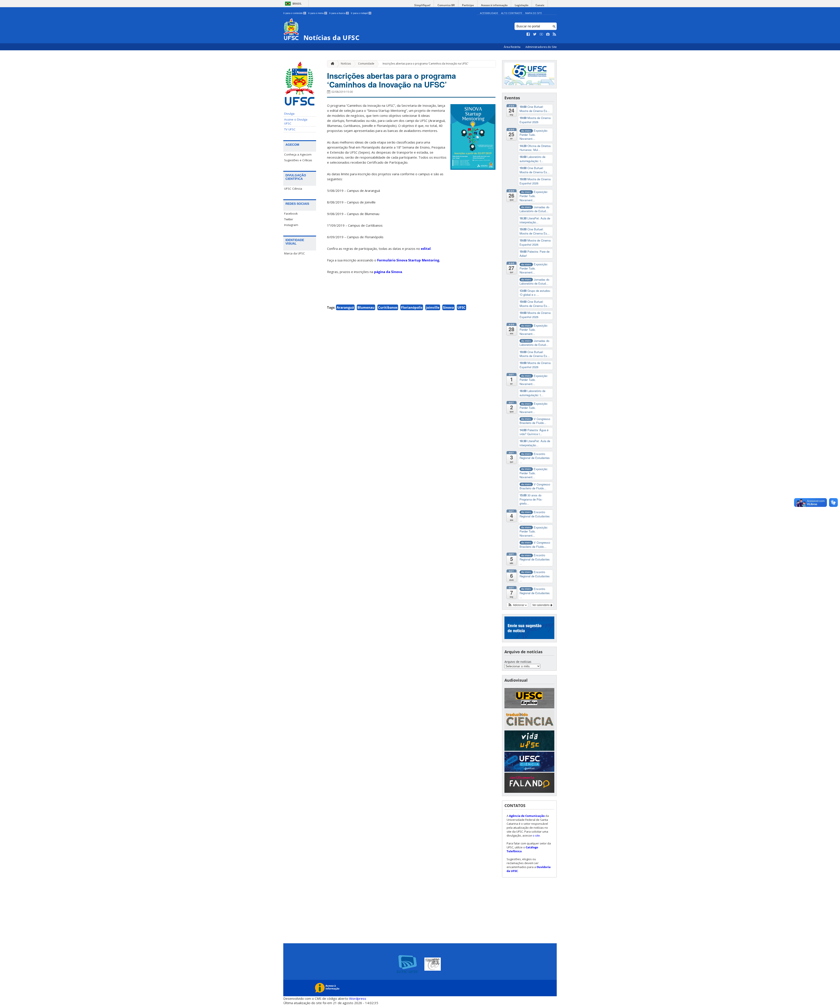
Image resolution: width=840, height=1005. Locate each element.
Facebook (291, 213)
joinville (432, 307)
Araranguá (345, 307)
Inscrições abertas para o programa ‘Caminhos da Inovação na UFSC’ (425, 63)
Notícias (346, 63)
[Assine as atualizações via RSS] (554, 34)
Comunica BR (446, 5)
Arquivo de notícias (517, 662)
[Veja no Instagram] (548, 34)
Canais (540, 5)
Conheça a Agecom (298, 154)
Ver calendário (541, 605)
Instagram (291, 225)
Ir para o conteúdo (294, 13)
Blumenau (365, 307)
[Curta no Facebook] (528, 34)
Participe (468, 5)
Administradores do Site (541, 47)
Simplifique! (422, 5)
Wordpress (357, 998)
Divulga (289, 114)
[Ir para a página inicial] (331, 63)
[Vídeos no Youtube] (541, 34)
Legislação (521, 5)
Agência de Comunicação (527, 816)
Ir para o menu (317, 13)
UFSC (461, 307)
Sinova (448, 307)
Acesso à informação (494, 5)
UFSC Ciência (293, 189)
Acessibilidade (489, 13)
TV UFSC (290, 129)
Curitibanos (387, 307)
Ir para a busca (338, 13)
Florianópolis (411, 307)
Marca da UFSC (294, 253)
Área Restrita (512, 47)
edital (426, 248)
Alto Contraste (511, 13)
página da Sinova (388, 272)
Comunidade (366, 63)
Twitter (288, 219)
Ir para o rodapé (361, 13)
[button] (517, 605)
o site (536, 835)
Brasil (297, 3)
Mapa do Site (533, 13)
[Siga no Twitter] (535, 34)
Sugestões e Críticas (298, 160)
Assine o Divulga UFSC (295, 121)
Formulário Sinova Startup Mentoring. (408, 260)
